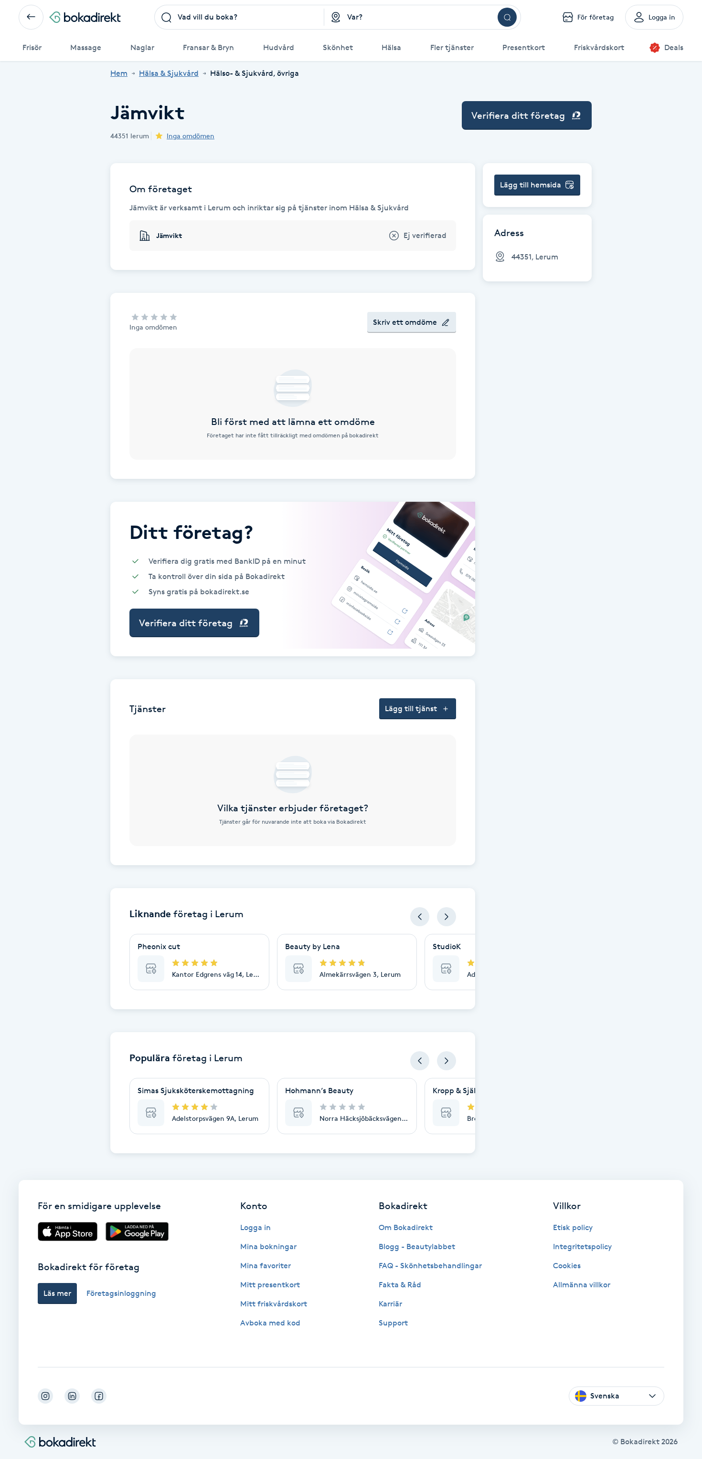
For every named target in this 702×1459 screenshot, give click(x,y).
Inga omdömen (190, 136)
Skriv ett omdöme (405, 322)
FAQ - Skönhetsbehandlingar (430, 1265)
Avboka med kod (270, 1322)
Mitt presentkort (270, 1284)
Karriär (390, 1303)
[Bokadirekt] (85, 17)
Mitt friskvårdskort (273, 1303)
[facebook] (98, 1396)
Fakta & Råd (400, 1284)
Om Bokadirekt (406, 1227)
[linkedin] (72, 1396)
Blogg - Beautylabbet (417, 1246)
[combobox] (239, 17)
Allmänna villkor (581, 1284)
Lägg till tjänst (411, 708)
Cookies (567, 1265)
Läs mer (57, 1293)
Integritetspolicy (582, 1246)
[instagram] (45, 1396)
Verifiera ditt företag (518, 115)
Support (393, 1322)
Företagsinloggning (121, 1293)
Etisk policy (573, 1227)
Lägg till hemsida (530, 184)
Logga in (255, 1227)
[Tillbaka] (31, 17)
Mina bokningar (268, 1246)
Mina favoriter (265, 1265)
